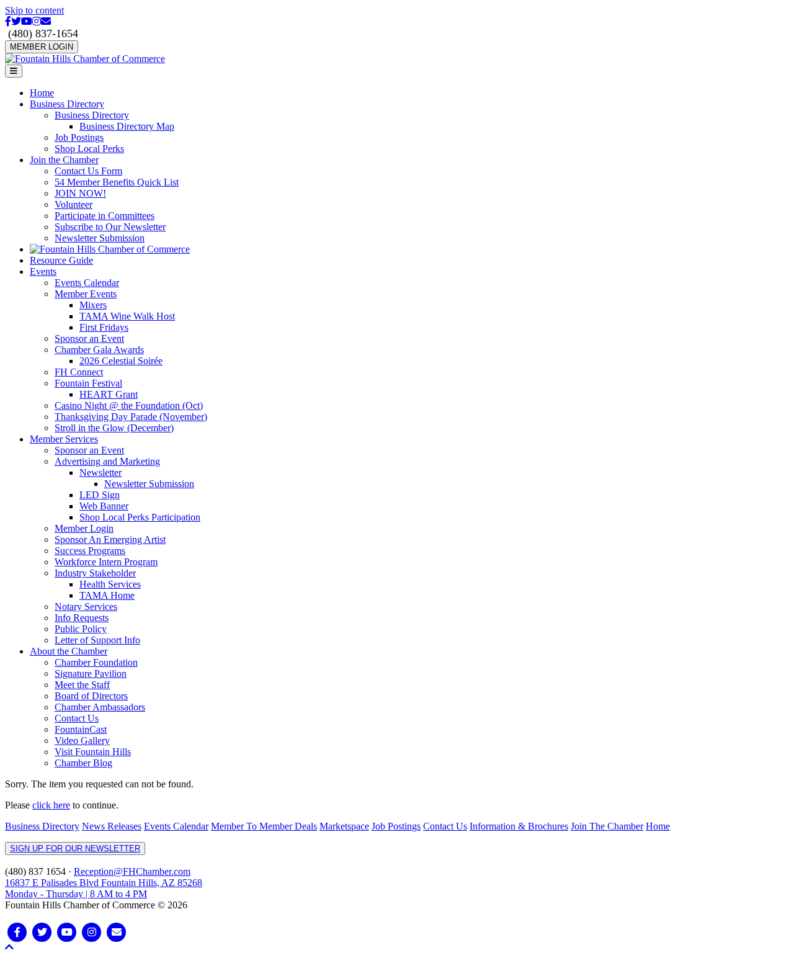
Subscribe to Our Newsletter (110, 227)
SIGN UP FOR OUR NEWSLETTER (75, 848)
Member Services (64, 439)
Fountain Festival (88, 383)
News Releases (111, 826)
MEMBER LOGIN (41, 46)
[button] (9, 947)
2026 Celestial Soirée (121, 361)
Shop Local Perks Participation (139, 517)
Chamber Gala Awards (99, 349)
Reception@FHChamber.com (132, 871)
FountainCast (81, 729)
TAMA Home (107, 595)
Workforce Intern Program (106, 562)
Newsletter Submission (100, 238)
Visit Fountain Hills (93, 751)
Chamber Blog (83, 763)
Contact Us (77, 718)
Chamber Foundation (96, 662)
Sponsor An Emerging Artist (110, 539)
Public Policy (81, 629)
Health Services (110, 584)
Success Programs (90, 550)
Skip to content (34, 10)
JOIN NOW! (80, 193)
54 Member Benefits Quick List (117, 182)
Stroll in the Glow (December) (114, 428)
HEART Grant (108, 394)
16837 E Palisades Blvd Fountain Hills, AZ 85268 (103, 888)
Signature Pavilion (91, 673)
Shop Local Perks (89, 148)
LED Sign (99, 495)
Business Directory (67, 104)
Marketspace (344, 826)
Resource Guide (61, 260)
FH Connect (79, 372)
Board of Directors (91, 696)
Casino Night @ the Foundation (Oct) (129, 405)
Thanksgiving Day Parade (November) (131, 416)
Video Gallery (82, 740)
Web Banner (103, 506)
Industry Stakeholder (95, 573)
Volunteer (73, 204)
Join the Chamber (64, 159)
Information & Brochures (519, 826)
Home (42, 92)
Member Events (86, 294)
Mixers (93, 305)
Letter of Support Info (97, 640)
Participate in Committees (104, 215)
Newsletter (100, 472)
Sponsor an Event (89, 338)
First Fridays (103, 327)
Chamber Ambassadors (100, 707)
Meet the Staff (82, 684)
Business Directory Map (126, 126)
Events (43, 271)
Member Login (84, 528)
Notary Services (86, 606)
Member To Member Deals (264, 826)
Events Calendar (87, 282)
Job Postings (79, 137)
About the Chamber (68, 651)
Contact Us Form (88, 171)
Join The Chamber (607, 826)
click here (51, 805)
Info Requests (82, 617)
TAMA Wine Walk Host (127, 316)
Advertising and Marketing (107, 461)
